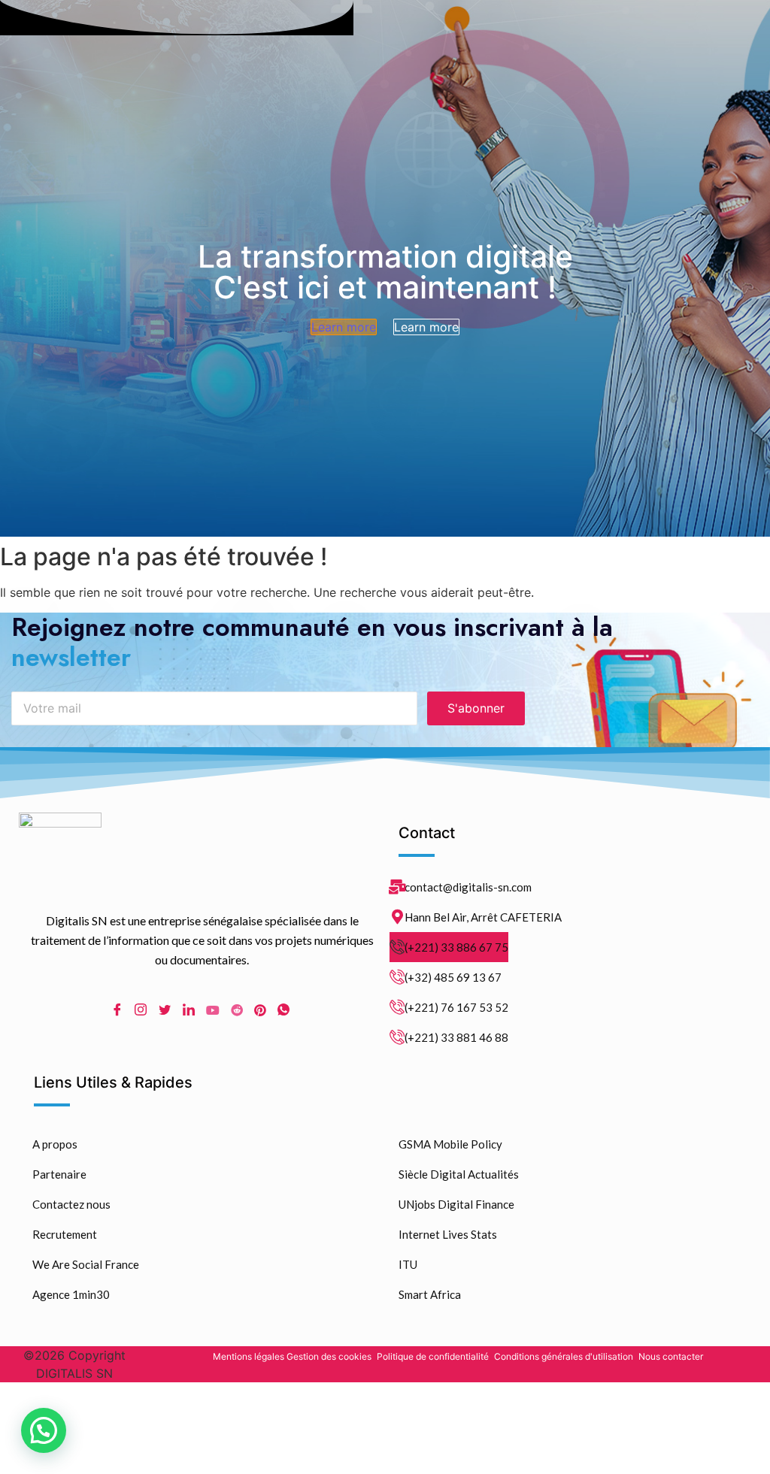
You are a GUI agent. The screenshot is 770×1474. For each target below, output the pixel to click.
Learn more (343, 326)
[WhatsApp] (283, 1009)
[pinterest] (260, 1009)
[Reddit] (237, 1009)
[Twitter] (164, 1009)
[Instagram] (141, 1009)
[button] (43, 1430)
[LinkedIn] (189, 1009)
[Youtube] (213, 1009)
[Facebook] (117, 1009)
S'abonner (476, 708)
